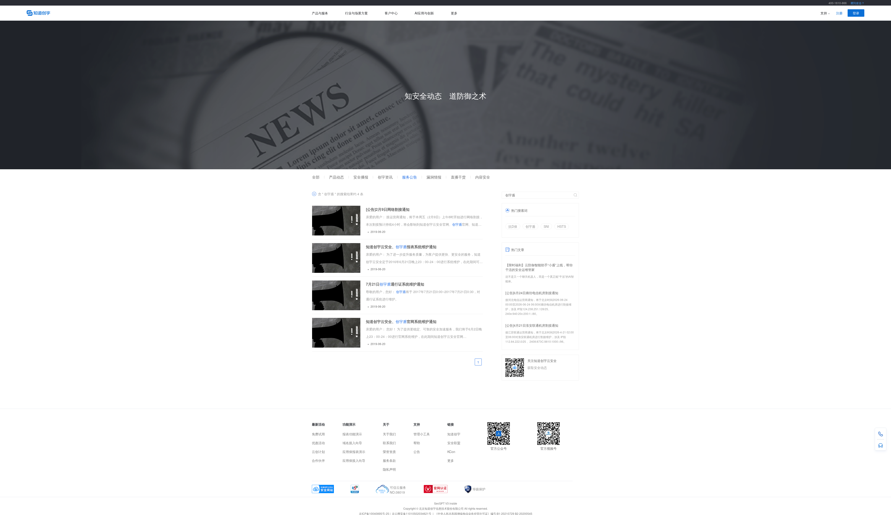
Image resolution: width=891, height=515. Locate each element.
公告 (416, 451)
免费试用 (318, 434)
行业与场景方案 (356, 13)
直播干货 (458, 177)
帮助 (416, 442)
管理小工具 (421, 434)
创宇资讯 (385, 177)
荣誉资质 (389, 451)
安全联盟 (453, 442)
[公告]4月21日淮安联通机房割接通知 (531, 325)
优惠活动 (318, 442)
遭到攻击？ (857, 3)
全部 (316, 177)
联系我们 (389, 442)
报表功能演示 (352, 434)
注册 (839, 13)
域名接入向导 (352, 442)
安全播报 (360, 177)
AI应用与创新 (424, 13)
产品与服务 (320, 13)
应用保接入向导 (353, 460)
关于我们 (389, 434)
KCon (451, 451)
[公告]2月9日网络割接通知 (388, 209)
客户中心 (391, 13)
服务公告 (409, 177)
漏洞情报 (433, 177)
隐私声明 (389, 469)
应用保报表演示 (353, 451)
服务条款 (389, 460)
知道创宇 (453, 434)
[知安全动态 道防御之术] (445, 168)
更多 (454, 13)
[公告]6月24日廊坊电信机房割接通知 (531, 292)
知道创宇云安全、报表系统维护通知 (401, 246)
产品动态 (336, 177)
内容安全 (482, 177)
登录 (856, 13)
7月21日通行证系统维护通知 (395, 284)
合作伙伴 (318, 460)
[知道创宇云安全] (169, 13)
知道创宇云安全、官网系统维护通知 (401, 321)
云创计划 (318, 451)
